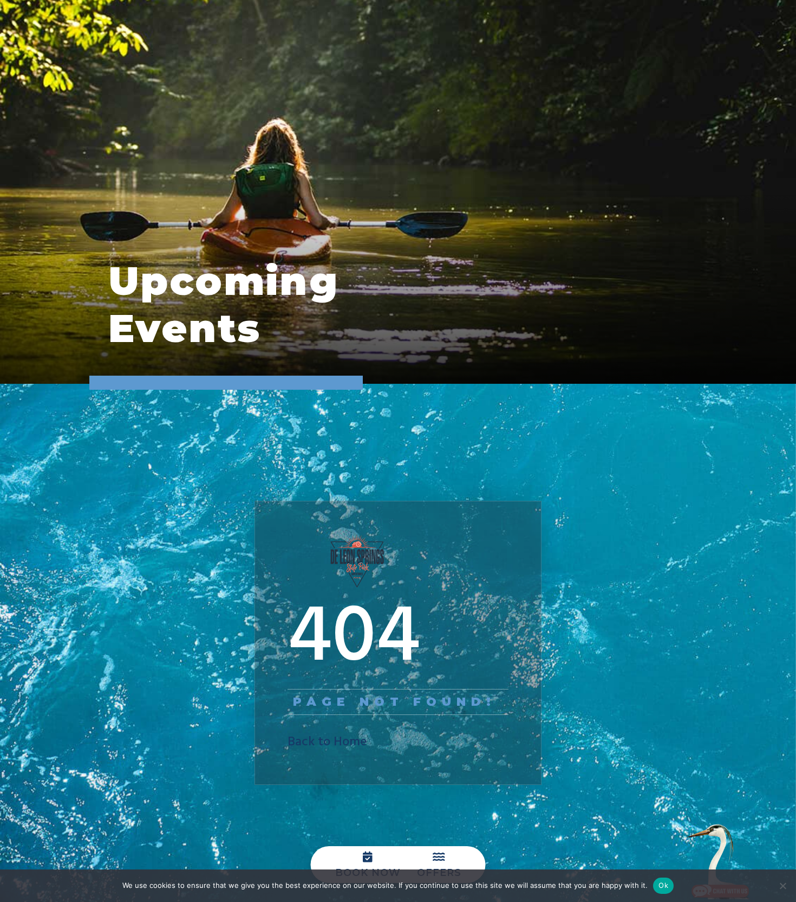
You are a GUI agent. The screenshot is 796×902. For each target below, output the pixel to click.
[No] (782, 885)
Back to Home (327, 742)
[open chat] (720, 861)
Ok (663, 885)
